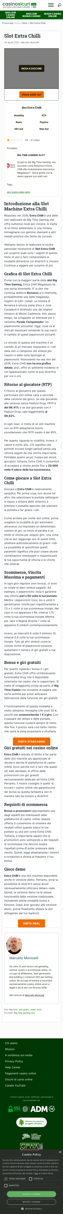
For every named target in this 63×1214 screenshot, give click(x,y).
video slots (24, 192)
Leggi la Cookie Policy (43, 1173)
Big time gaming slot (24, 1013)
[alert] (31, 1181)
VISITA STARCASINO (31, 741)
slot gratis (12, 192)
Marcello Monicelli (34, 995)
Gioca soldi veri (31, 94)
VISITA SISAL (31, 923)
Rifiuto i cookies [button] (31, 1202)
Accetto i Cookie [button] (31, 1194)
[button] (51, 5)
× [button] (60, 1152)
